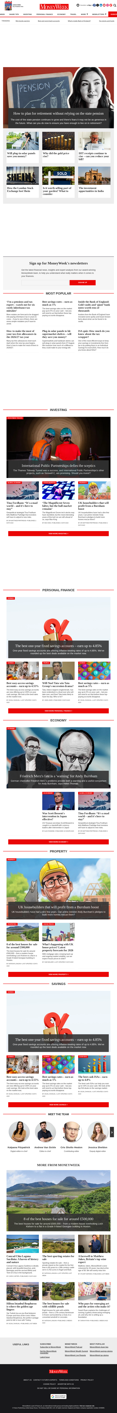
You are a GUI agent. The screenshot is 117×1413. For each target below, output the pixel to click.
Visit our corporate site (87, 1406)
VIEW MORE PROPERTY (58, 974)
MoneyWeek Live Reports (75, 1355)
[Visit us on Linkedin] (101, 5)
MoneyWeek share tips (99, 1347)
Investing (27, 14)
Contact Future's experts (45, 1380)
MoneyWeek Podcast (73, 1347)
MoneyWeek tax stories (99, 1355)
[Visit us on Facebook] (94, 5)
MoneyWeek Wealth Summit (76, 1351)
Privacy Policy (87, 1380)
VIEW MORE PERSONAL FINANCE (58, 711)
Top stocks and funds (106, 21)
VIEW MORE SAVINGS (57, 1105)
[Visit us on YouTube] (104, 5)
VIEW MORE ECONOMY (58, 842)
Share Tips (14, 14)
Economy (61, 14)
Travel (73, 14)
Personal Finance (44, 14)
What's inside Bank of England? (79, 21)
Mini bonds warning (23, 21)
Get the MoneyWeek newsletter (48, 1352)
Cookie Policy (49, 1384)
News (2, 14)
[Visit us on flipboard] (110, 5)
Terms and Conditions (69, 1380)
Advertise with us (66, 1384)
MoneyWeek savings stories (101, 1351)
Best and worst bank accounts (49, 21)
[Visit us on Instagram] (107, 5)
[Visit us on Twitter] (97, 5)
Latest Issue (45, 1357)
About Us (27, 1380)
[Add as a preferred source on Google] (58, 1396)
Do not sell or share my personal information (58, 1388)
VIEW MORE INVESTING (58, 534)
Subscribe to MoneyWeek (50, 1347)
